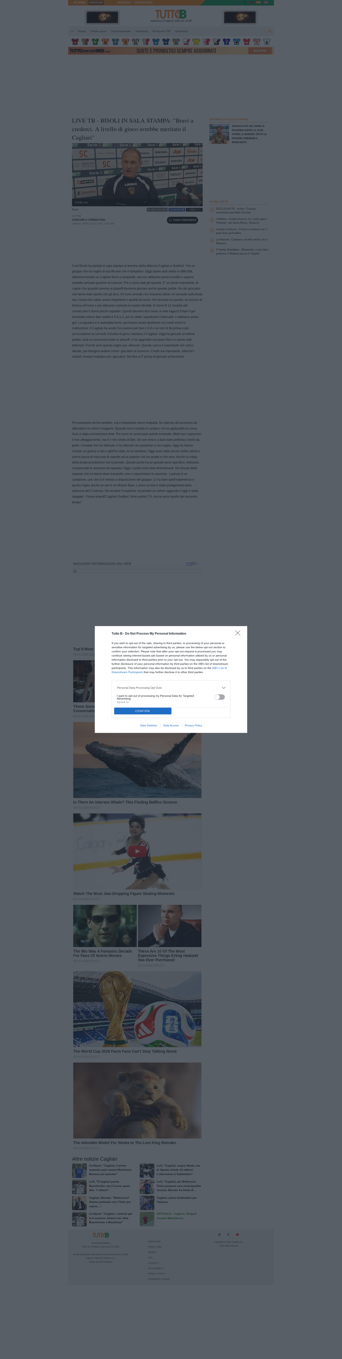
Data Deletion (148, 725)
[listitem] (171, 688)
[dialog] (171, 679)
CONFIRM (142, 711)
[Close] (239, 634)
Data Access (171, 725)
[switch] (220, 697)
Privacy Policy (193, 725)
